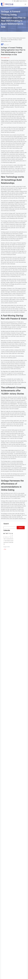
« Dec (4, 549)
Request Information (23, 1)
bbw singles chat (5, 57)
